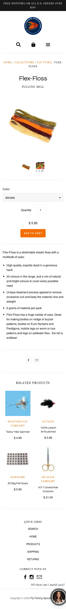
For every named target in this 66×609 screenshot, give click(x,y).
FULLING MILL (33, 87)
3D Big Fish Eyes (18, 483)
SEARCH (33, 529)
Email (36, 360)
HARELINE (18, 477)
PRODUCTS (33, 544)
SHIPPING (33, 551)
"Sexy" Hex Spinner (18, 431)
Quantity (26, 210)
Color (6, 189)
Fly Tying (44, 62)
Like (28, 360)
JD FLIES (48, 421)
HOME (33, 536)
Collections (24, 62)
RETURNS (33, 559)
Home (8, 62)
